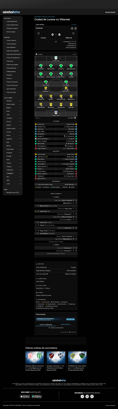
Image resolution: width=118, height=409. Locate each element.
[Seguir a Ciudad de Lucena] (38, 33)
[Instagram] (87, 396)
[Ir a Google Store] (37, 396)
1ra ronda (73, 24)
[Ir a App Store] (25, 396)
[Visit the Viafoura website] (72, 332)
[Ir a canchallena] (11, 12)
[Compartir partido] (72, 28)
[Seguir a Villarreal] (73, 33)
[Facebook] (92, 396)
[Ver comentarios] (75, 28)
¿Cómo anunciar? (110, 405)
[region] (56, 328)
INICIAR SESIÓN (110, 12)
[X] (82, 396)
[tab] (46, 324)
